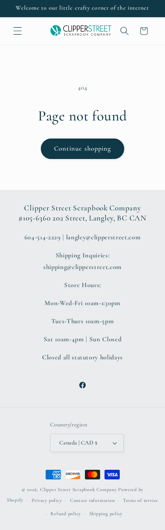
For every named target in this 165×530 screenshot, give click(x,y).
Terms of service (140, 500)
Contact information (92, 500)
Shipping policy (106, 513)
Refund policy (65, 513)
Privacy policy (47, 500)
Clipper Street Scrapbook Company (78, 489)
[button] (17, 31)
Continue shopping (82, 149)
